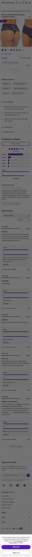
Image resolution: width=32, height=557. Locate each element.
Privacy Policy (13, 542)
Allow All (16, 547)
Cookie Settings (18, 541)
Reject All (16, 553)
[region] (16, 545)
